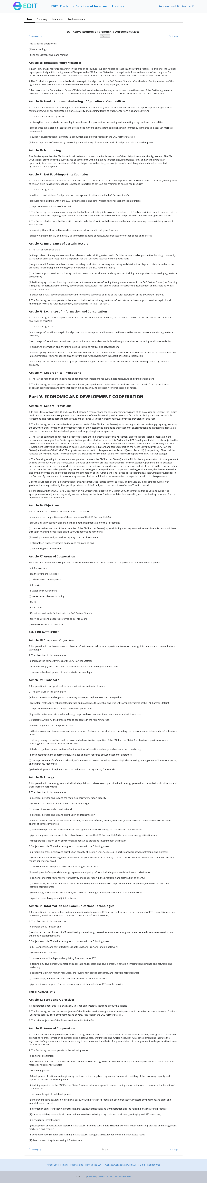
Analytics (187, 6)
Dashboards (153, 1164)
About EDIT (53, 1164)
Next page (173, 36)
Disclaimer (91, 1177)
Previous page (35, 36)
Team (65, 1164)
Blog (142, 1164)
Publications (76, 1164)
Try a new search (168, 6)
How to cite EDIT (94, 1164)
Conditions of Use (105, 1177)
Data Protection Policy (122, 1177)
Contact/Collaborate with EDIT (121, 1164)
